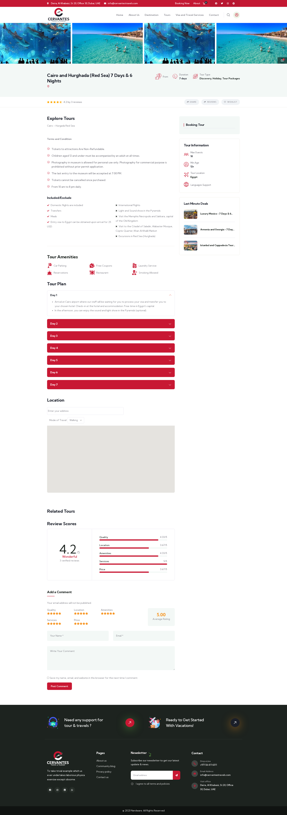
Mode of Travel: (58, 420)
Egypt (193, 176)
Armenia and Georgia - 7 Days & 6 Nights (217, 229)
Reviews (211, 102)
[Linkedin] (65, 790)
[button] (282, 43)
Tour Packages (231, 78)
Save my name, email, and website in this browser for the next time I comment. (94, 677)
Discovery (205, 78)
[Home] (58, 15)
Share (193, 102)
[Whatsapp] (72, 790)
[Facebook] (216, 3)
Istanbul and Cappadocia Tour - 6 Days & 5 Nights (217, 245)
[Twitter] (222, 3)
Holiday (217, 78)
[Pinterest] (234, 3)
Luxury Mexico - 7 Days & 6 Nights (215, 213)
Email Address (206, 771)
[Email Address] (194, 773)
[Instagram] (228, 3)
